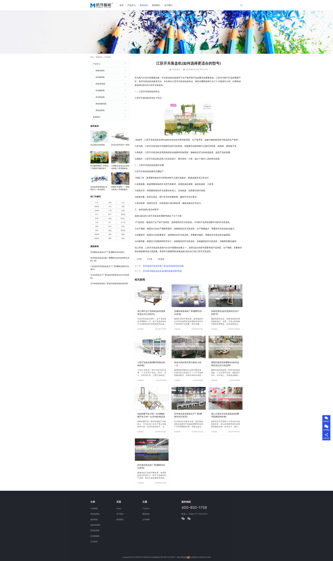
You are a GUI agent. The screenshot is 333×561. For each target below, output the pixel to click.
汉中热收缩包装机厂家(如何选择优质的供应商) (109, 283)
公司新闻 (94, 508)
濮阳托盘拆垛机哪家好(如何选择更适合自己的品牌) (225, 363)
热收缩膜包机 (101, 104)
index (118, 508)
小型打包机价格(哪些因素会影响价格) (151, 363)
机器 (109, 218)
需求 (109, 238)
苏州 (109, 226)
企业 (123, 202)
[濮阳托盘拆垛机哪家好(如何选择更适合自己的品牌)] (225, 347)
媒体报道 (94, 519)
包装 (123, 206)
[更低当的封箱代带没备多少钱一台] (189, 347)
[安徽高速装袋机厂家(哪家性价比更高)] (189, 295)
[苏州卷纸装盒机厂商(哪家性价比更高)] (152, 449)
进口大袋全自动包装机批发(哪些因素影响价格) (225, 415)
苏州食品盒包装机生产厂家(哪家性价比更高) (188, 415)
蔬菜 (123, 226)
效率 (96, 218)
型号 (96, 214)
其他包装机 (100, 110)
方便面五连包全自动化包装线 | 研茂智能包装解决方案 (120, 167)
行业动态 (176, 69)
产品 (96, 202)
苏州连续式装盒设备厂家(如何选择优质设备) (163, 266)
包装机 (96, 210)
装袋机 (96, 234)
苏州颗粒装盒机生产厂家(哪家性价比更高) (107, 252)
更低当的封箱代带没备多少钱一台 (187, 363)
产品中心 (131, 5)
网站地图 (184, 557)
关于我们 (168, 5)
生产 (109, 222)
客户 (109, 214)
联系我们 (156, 5)
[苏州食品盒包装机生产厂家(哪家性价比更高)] (189, 398)
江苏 (150, 259)
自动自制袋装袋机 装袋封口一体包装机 (98, 188)
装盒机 (161, 259)
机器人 (123, 218)
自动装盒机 (100, 97)
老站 (179, 557)
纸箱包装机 (100, 70)
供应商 (96, 206)
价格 (109, 202)
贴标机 (96, 238)
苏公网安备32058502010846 (200, 557)
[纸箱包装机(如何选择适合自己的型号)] (225, 295)
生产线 (123, 222)
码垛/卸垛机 (100, 84)
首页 (121, 5)
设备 (109, 234)
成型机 (123, 214)
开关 (140, 259)
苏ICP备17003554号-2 (168, 557)
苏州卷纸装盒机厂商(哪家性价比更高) (151, 466)
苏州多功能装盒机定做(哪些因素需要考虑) (162, 271)
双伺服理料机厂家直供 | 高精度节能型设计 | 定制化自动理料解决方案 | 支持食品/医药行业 (99, 167)
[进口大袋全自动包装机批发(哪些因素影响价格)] (225, 398)
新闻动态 (144, 5)
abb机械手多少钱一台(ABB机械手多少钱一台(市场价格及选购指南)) (151, 415)
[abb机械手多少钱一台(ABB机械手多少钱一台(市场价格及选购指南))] (152, 398)
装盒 (109, 230)
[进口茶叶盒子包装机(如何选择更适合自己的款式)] (152, 295)
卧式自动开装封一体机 (120, 145)
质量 (123, 234)
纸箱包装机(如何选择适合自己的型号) (225, 312)
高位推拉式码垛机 (97, 145)
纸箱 (96, 226)
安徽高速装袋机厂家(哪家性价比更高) (188, 312)
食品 (123, 238)
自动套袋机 (100, 77)
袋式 (96, 230)
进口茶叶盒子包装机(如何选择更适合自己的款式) (151, 312)
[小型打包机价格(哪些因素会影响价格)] (152, 347)
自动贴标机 (100, 90)
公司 (109, 206)
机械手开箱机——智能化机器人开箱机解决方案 (120, 188)
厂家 (109, 210)
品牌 (123, 210)
